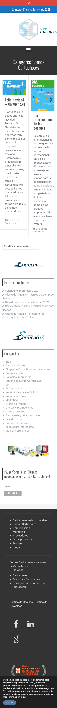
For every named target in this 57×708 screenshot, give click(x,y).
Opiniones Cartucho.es (26, 579)
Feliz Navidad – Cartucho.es (15, 102)
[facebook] (16, 624)
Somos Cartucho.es (17, 423)
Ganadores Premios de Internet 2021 (31, 9)
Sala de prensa (14, 419)
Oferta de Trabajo (16, 403)
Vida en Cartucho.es (17, 430)
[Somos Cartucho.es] (28, 28)
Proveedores (20, 535)
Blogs (16, 547)
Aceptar (9, 703)
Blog (9, 220)
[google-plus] (17, 640)
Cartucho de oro (15, 365)
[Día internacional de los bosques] (42, 95)
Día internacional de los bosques (43, 122)
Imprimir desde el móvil (20, 392)
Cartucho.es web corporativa (30, 520)
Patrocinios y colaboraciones (23, 415)
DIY (8, 384)
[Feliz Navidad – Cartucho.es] (14, 87)
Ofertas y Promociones (19, 407)
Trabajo (17, 543)
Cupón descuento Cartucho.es (24, 380)
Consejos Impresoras (18, 377)
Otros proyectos (15, 411)
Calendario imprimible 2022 (21, 290)
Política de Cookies (21, 602)
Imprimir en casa (16, 396)
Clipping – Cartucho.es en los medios (28, 369)
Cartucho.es (20, 566)
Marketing (12, 400)
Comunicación (14, 373)
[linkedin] (31, 624)
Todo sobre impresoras (20, 426)
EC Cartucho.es (15, 388)
